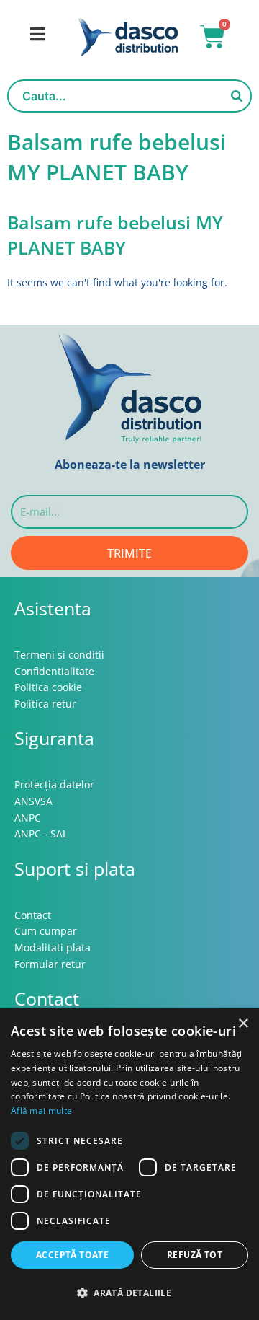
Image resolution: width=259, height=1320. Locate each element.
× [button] (242, 1023)
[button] (129, 1293)
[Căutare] (236, 96)
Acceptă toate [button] (72, 1255)
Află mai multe (41, 1110)
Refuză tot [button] (194, 1255)
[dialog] (129, 1164)
